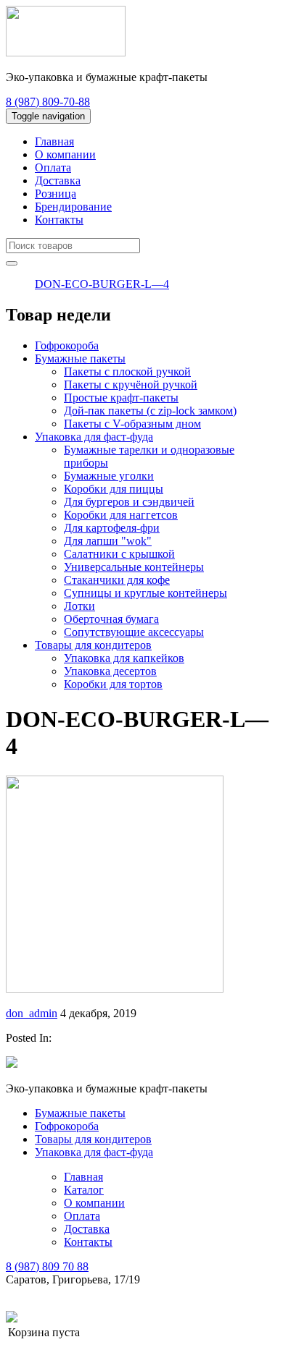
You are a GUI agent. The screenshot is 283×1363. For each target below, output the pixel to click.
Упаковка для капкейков (124, 658)
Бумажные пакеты (80, 358)
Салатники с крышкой (119, 554)
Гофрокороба (67, 345)
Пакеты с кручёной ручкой (130, 384)
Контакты (59, 219)
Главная (54, 141)
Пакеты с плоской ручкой (127, 371)
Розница (55, 193)
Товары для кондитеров (93, 645)
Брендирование (73, 206)
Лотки (79, 606)
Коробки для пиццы (113, 489)
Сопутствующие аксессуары (134, 632)
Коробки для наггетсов (121, 515)
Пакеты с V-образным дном (132, 423)
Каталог (84, 1190)
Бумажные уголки (109, 476)
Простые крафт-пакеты (121, 397)
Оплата (53, 167)
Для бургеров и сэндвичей (129, 502)
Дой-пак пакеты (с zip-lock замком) (150, 410)
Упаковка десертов (110, 671)
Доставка (58, 180)
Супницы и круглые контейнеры (145, 593)
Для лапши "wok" (108, 541)
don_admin (31, 1013)
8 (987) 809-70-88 (48, 101)
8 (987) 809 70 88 (47, 1266)
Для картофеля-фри (112, 528)
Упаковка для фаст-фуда (94, 436)
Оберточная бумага (111, 619)
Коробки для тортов (113, 684)
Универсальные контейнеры (134, 567)
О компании (65, 154)
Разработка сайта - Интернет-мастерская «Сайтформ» (151, 1317)
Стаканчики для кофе (117, 580)
